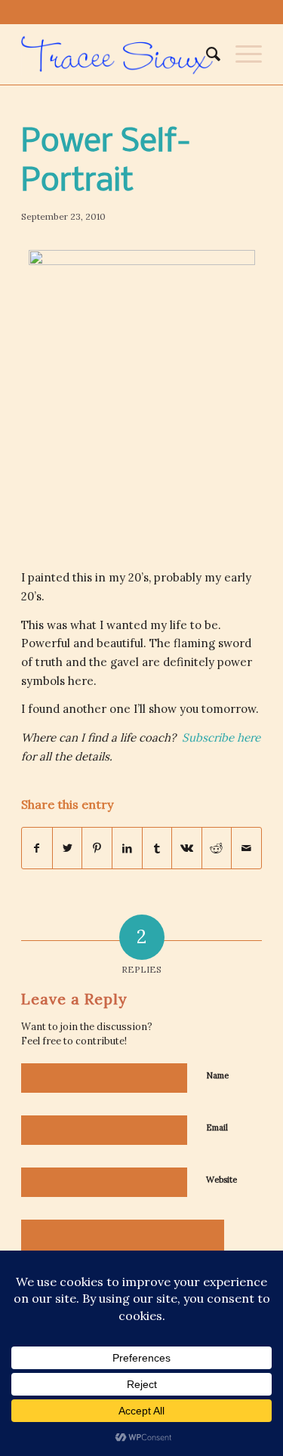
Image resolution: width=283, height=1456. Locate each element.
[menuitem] (205, 54)
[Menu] (241, 54)
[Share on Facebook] (37, 848)
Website (221, 1179)
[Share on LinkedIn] (127, 848)
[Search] (205, 54)
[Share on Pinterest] (97, 848)
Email (217, 1127)
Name (217, 1075)
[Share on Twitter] (67, 848)
